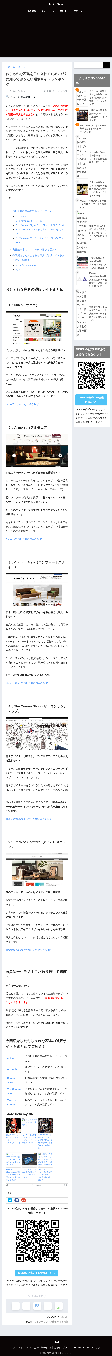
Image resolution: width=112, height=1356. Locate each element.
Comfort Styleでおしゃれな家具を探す (27, 683)
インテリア (42, 1321)
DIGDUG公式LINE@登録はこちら (36, 1272)
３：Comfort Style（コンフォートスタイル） (40, 225)
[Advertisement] (56, 36)
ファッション (48, 11)
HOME (57, 1342)
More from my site (26, 265)
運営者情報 (54, 1347)
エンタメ (64, 11)
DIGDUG (56, 4)
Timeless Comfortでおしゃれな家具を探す (29, 950)
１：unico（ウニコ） (27, 216)
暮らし (64, 1316)
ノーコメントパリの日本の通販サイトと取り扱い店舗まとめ (29, 1173)
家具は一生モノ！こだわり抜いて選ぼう (34, 249)
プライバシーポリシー (74, 1347)
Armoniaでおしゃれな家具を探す (24, 539)
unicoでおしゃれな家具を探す (22, 404)
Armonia (12, 1069)
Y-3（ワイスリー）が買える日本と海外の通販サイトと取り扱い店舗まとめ (45, 1174)
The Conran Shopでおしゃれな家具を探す (29, 819)
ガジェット (79, 11)
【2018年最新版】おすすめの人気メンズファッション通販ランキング (29, 1139)
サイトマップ (93, 1347)
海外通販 (32, 11)
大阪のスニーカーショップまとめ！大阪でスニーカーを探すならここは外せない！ (13, 1140)
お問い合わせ (40, 1347)
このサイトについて (22, 1347)
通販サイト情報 (60, 1321)
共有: (18, 269)
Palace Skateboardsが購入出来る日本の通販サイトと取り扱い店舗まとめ (13, 1174)
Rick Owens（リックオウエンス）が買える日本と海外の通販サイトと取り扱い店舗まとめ (45, 1141)
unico (10, 1058)
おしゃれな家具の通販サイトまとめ (32, 211)
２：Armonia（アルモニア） (31, 221)
